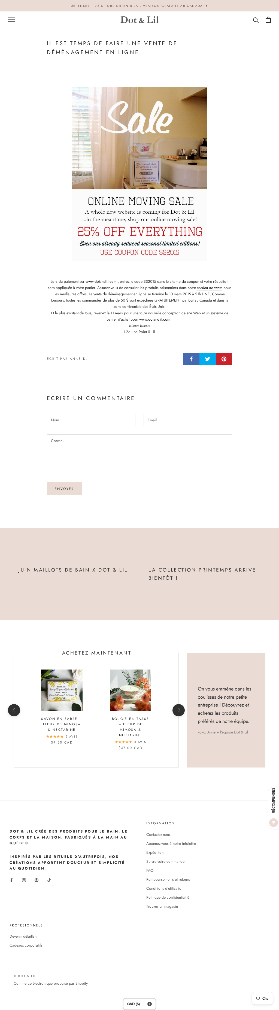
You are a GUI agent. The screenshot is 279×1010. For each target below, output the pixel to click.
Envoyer (64, 488)
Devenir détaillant (23, 936)
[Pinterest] (36, 880)
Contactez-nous (158, 834)
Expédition (154, 852)
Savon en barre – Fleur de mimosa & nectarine (61, 724)
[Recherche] (256, 20)
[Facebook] (11, 880)
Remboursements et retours (168, 879)
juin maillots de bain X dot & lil (73, 569)
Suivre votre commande (165, 861)
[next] (178, 710)
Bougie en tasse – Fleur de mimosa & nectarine (130, 726)
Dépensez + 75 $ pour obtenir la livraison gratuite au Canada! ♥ (139, 6)
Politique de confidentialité (167, 897)
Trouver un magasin (162, 906)
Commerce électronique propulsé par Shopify (51, 983)
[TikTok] (49, 880)
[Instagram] (24, 880)
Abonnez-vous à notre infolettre (171, 843)
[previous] (14, 710)
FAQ (149, 870)
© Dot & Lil (25, 976)
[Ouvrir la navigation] (11, 19)
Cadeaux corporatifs (26, 945)
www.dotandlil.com (101, 281)
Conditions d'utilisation (164, 888)
